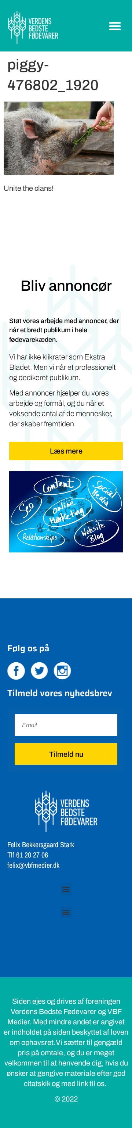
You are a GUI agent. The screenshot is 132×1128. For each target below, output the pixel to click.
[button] (115, 26)
